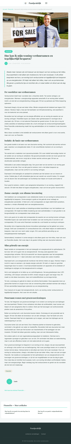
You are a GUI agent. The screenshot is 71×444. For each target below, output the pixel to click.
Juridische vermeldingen (32, 434)
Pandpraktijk (35, 3)
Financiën (10, 9)
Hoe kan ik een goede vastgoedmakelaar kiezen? (50, 412)
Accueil (5, 9)
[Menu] (46, 3)
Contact (43, 434)
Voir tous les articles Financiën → (15, 390)
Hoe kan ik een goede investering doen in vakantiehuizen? (17, 412)
